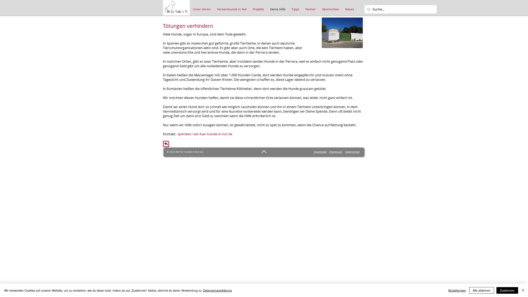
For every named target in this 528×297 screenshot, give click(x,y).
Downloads (320, 151)
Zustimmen (507, 290)
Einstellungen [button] (457, 290)
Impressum (335, 151)
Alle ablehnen (481, 290)
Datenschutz (352, 151)
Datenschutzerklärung (217, 290)
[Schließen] (523, 290)
